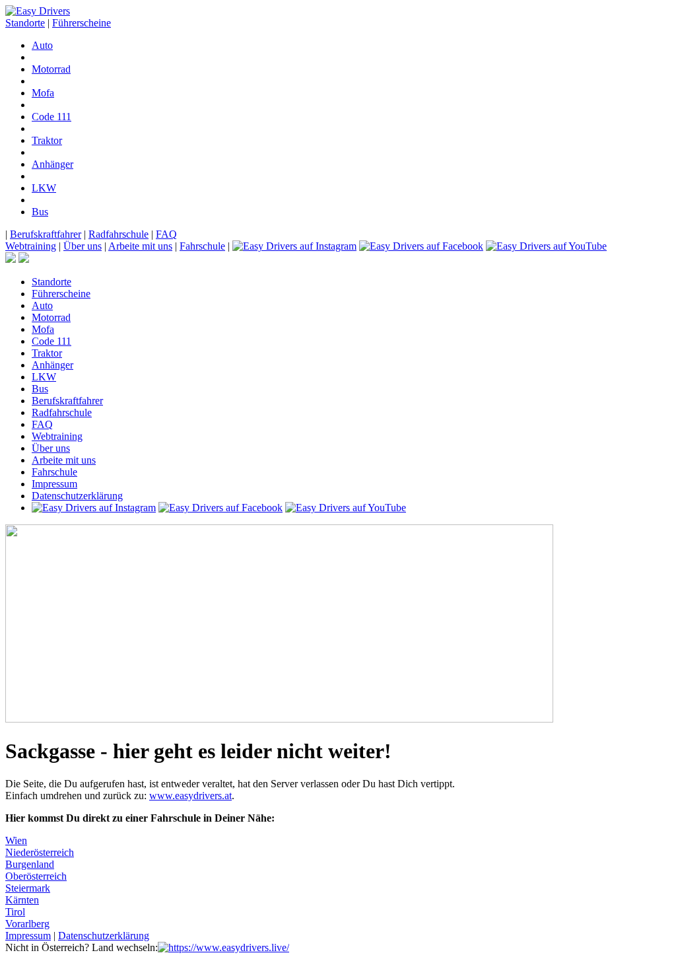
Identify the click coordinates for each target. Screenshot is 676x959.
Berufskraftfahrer (45, 234)
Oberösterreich (36, 876)
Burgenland (29, 864)
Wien (16, 840)
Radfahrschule (118, 234)
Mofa (43, 92)
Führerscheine (81, 22)
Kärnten (22, 900)
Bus (40, 211)
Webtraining (30, 246)
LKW (44, 188)
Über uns (82, 246)
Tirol (15, 911)
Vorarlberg (27, 923)
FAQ (166, 234)
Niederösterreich (39, 852)
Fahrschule (202, 246)
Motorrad (51, 69)
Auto (42, 45)
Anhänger (52, 164)
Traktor (47, 140)
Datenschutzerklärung (77, 495)
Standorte (25, 22)
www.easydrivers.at (190, 795)
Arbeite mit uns (140, 246)
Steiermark (27, 888)
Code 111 (51, 116)
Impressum (54, 483)
